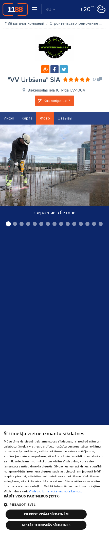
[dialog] (54, 480)
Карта (27, 118)
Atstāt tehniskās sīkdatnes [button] (46, 525)
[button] (54, 496)
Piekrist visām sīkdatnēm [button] (46, 514)
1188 (15, 9)
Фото (45, 118)
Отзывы (65, 118)
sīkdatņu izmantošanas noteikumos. (55, 491)
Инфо (9, 118)
